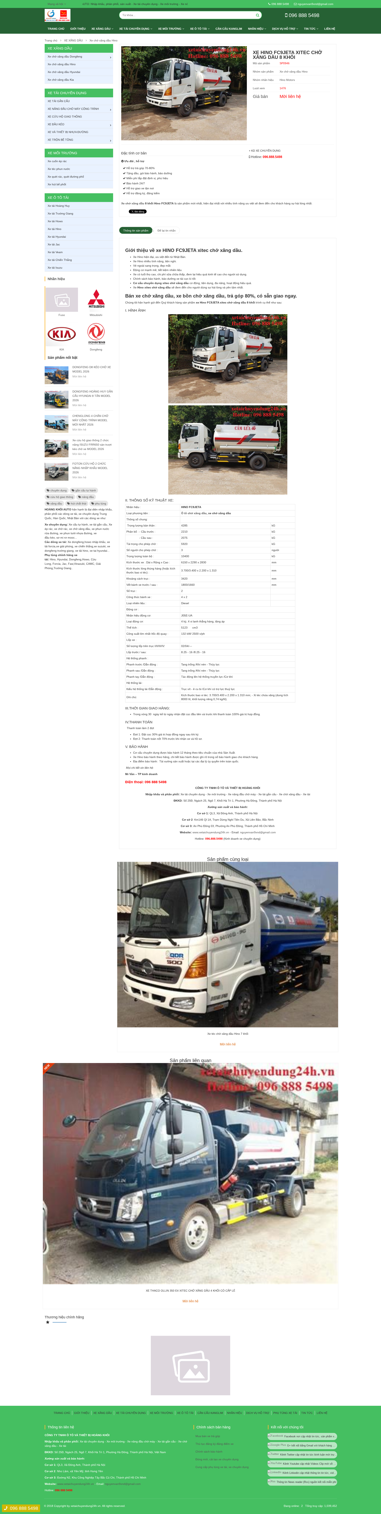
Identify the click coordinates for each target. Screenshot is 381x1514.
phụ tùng (100, 503)
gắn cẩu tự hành (85, 490)
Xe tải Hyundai (57, 236)
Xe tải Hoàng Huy (59, 205)
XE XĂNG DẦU (101, 28)
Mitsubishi (96, 315)
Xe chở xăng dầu (132, 203)
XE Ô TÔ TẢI (198, 28)
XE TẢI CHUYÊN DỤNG (134, 28)
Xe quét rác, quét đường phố (66, 176)
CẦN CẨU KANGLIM (229, 28)
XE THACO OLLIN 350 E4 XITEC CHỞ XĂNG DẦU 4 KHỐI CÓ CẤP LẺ (190, 1290)
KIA (62, 349)
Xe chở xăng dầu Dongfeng (65, 56)
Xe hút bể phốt (57, 184)
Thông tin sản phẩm (135, 230)
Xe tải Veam (55, 252)
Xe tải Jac (54, 244)
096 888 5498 (24, 1508)
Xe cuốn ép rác (57, 161)
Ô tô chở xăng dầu (194, 513)
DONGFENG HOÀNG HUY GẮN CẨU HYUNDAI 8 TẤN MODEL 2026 (92, 396)
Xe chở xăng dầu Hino (103, 40)
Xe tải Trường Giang (60, 213)
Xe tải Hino (54, 229)
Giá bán (260, 96)
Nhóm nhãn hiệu (263, 79)
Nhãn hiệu (255, 28)
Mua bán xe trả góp (207, 1436)
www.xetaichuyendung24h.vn (210, 832)
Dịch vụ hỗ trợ (283, 28)
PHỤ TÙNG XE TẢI (285, 1412)
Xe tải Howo (55, 221)
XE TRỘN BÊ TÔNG (60, 139)
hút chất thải (78, 503)
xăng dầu (56, 503)
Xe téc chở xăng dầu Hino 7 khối (227, 1033)
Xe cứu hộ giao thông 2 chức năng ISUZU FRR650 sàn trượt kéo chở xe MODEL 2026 (92, 445)
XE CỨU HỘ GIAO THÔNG (65, 116)
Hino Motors (287, 79)
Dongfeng (96, 349)
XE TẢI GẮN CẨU (59, 101)
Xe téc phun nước (59, 168)
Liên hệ (329, 28)
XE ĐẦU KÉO (56, 124)
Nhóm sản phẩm (263, 71)
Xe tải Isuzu (55, 267)
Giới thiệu (78, 28)
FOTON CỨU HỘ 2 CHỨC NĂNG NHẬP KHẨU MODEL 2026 (90, 468)
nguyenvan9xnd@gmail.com (258, 832)
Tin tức (310, 28)
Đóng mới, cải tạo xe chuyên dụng (217, 1459)
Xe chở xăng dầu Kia (61, 79)
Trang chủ (56, 28)
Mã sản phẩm (261, 63)
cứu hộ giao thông (61, 497)
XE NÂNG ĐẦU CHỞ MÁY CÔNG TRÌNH (73, 108)
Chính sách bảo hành (208, 1451)
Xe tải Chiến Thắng (60, 259)
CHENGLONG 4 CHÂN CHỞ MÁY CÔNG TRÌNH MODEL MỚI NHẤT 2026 (90, 420)
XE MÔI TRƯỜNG (169, 28)
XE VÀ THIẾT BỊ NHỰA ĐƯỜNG (68, 132)
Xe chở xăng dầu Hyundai (64, 72)
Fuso (62, 315)
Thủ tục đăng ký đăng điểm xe (214, 1443)
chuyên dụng (58, 490)
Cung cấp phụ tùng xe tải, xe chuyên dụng (222, 1467)
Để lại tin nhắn (167, 230)
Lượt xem (259, 88)
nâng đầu (87, 497)
